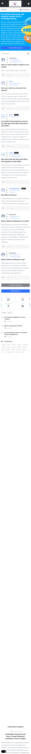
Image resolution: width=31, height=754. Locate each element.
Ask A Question (25, 9)
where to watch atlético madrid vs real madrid (15, 66)
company (14, 344)
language (24, 349)
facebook (25, 347)
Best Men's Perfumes (9, 195)
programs (17, 352)
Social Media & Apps (14, 218)
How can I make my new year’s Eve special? (14, 89)
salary (22, 352)
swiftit (11, 114)
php (6, 352)
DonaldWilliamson (14, 188)
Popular (4, 312)
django (3, 347)
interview (13, 349)
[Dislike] (7, 62)
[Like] (7, 57)
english (19, 347)
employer (14, 347)
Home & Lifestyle (14, 85)
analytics (4, 344)
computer (19, 344)
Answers (10, 312)
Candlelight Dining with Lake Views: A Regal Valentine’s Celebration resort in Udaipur (15, 736)
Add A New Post (15, 291)
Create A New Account (15, 48)
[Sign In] (28, 3)
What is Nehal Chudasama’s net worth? (15, 221)
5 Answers (9, 328)
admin (11, 81)
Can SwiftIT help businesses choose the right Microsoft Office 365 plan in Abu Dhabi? (14, 123)
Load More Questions (15, 285)
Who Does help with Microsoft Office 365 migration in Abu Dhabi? (14, 160)
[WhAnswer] (15, 3)
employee (8, 347)
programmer (10, 352)
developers (25, 344)
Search (4, 9)
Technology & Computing (16, 61)
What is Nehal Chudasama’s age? (13, 259)
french (3, 349)
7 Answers (9, 321)
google (7, 349)
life (2, 352)
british (8, 344)
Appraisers (12, 192)
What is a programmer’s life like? (13, 325)
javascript (18, 349)
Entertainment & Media (15, 256)
